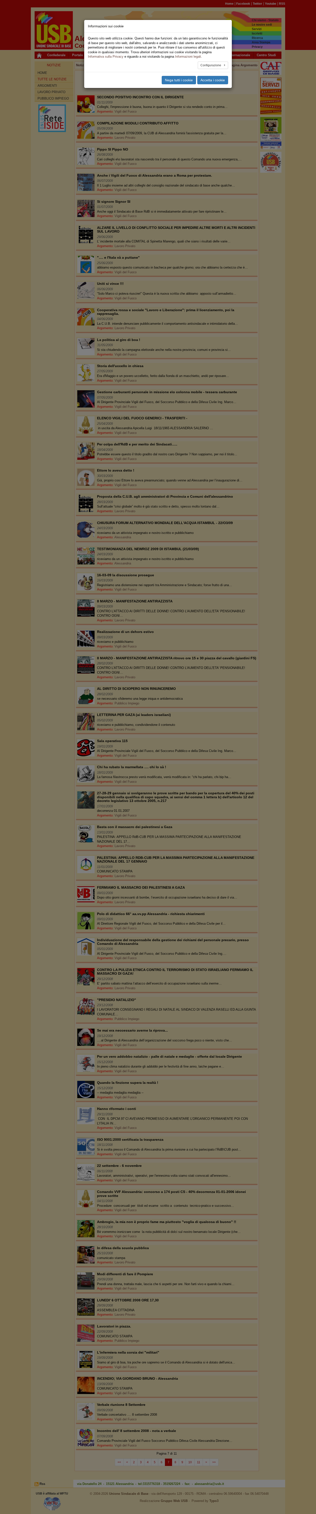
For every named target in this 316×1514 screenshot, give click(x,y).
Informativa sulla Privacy (105, 56)
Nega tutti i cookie (179, 80)
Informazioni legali (188, 56)
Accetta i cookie (212, 80)
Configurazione (211, 65)
